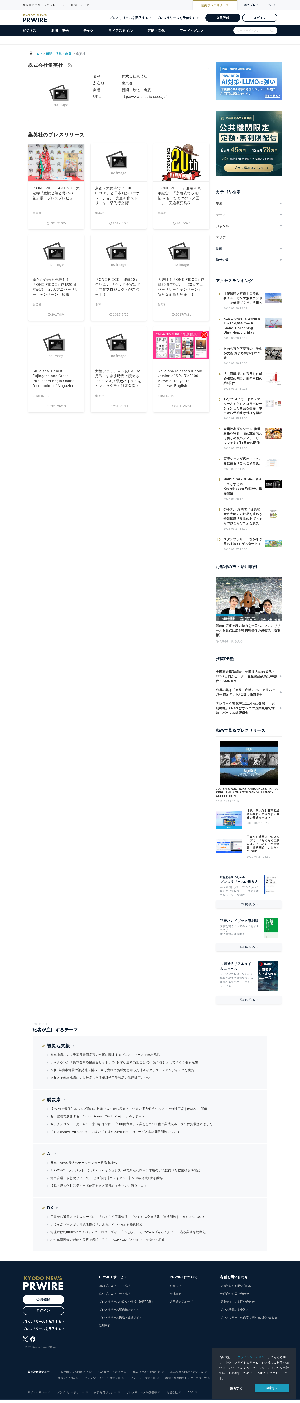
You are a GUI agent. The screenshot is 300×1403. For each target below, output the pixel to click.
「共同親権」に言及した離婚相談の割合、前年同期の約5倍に (243, 378)
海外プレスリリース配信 (114, 1293)
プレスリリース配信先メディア (119, 1309)
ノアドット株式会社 (143, 1378)
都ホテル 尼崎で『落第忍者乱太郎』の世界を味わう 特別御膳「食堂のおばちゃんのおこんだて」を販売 (243, 516)
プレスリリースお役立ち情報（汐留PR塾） (126, 1301)
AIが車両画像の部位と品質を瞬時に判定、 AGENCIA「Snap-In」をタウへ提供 (107, 1239)
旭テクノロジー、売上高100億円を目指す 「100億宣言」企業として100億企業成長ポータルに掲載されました (131, 1124)
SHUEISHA (41, 396)
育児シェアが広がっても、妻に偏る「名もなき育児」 (243, 461)
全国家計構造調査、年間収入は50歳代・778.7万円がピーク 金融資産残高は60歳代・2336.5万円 (246, 676)
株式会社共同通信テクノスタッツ (186, 1378)
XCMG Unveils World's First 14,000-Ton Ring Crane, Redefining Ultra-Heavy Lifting (242, 325)
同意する (272, 1388)
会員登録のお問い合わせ (236, 1286)
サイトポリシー (37, 1392)
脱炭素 (54, 1099)
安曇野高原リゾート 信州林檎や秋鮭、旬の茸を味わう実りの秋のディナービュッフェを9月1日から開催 (243, 435)
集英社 (37, 213)
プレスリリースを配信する (128, 18)
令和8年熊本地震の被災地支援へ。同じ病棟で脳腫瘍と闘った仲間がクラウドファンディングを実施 (122, 1070)
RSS (191, 1392)
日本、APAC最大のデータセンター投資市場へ (83, 1162)
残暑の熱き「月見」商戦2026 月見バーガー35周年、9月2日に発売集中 (246, 692)
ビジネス (29, 30)
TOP (38, 54)
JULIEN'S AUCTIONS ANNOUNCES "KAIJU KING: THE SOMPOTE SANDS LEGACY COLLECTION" (247, 792)
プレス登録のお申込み (234, 1309)
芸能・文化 (156, 30)
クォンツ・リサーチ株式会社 (103, 1378)
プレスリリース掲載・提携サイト (120, 1317)
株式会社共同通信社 (110, 1371)
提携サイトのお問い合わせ (237, 1301)
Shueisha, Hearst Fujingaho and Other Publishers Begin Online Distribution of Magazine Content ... (53, 381)
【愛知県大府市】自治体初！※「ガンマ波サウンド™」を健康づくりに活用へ (243, 298)
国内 (215, 5)
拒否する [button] (236, 1388)
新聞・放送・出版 (59, 54)
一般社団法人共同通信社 (73, 1371)
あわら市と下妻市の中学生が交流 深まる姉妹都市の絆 (243, 353)
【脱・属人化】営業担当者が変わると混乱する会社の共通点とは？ (263, 814)
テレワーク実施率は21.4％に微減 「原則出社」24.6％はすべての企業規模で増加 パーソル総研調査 (245, 708)
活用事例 (104, 1325)
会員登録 (222, 18)
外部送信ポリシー (105, 1392)
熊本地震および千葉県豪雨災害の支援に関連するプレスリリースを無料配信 (105, 1054)
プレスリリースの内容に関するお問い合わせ (248, 1317)
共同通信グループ (181, 1301)
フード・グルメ (192, 30)
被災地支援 (58, 1045)
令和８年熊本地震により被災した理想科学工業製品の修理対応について (102, 1077)
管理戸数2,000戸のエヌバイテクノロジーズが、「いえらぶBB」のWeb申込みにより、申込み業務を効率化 (128, 1232)
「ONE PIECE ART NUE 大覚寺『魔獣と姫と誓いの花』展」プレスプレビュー (56, 193)
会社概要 (175, 1293)
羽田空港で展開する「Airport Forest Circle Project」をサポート (97, 1116)
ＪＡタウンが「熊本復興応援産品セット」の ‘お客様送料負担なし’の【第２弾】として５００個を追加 (124, 1062)
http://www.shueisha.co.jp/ (144, 97)
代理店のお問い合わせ (234, 1293)
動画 (219, 248)
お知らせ (175, 1286)
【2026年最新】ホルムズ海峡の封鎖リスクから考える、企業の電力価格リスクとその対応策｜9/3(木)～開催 (128, 1108)
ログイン (259, 18)
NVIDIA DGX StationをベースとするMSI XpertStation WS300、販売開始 (243, 486)
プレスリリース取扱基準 (142, 1392)
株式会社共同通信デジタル (187, 1371)
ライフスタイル (120, 30)
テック (88, 30)
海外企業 (222, 259)
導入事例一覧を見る (229, 641)
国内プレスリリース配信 (114, 1286)
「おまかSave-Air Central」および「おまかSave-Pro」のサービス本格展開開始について (115, 1131)
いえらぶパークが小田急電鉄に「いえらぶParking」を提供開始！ (98, 1224)
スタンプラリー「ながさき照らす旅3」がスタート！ (243, 541)
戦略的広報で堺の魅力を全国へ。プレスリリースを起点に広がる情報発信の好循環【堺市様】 (248, 630)
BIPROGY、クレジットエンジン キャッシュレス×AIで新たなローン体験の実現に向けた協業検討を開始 (125, 1170)
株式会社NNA (66, 1378)
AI (49, 1153)
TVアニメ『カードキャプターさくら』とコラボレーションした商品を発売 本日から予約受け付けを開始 (243, 406)
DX (50, 1207)
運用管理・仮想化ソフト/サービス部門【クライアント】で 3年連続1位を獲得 (106, 1178)
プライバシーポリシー (252, 1357)
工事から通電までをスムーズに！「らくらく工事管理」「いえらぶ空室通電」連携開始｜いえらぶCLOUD (263, 844)
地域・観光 (60, 30)
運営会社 (172, 1392)
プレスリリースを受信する (176, 18)
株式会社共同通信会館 (147, 1371)
